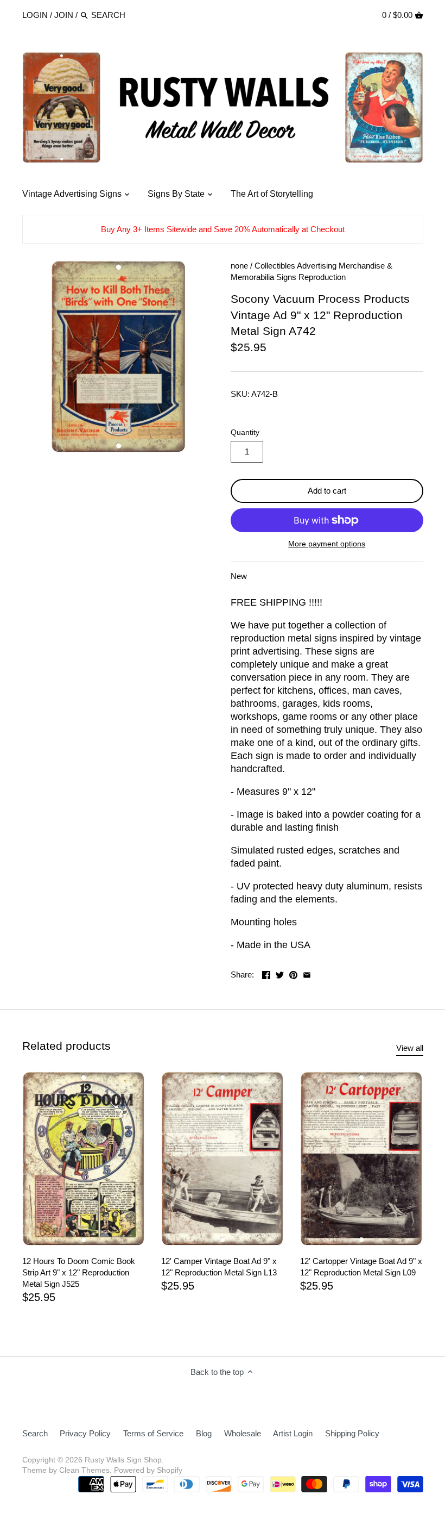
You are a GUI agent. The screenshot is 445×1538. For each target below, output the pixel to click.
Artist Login (293, 1433)
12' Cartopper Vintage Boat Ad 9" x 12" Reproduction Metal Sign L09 (361, 1266)
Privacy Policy (85, 1433)
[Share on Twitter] (280, 973)
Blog (204, 1433)
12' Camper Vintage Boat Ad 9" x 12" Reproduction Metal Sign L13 (219, 1266)
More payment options (326, 544)
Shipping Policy (352, 1433)
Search (35, 1433)
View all (409, 1048)
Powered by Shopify (148, 1470)
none (239, 265)
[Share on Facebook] (266, 973)
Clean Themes (84, 1470)
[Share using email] (307, 973)
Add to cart (327, 490)
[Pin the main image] (293, 973)
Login (35, 15)
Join (63, 15)
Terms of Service (153, 1433)
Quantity (245, 432)
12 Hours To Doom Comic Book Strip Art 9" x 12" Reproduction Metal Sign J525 (78, 1272)
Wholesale (242, 1433)
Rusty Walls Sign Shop (123, 1460)
